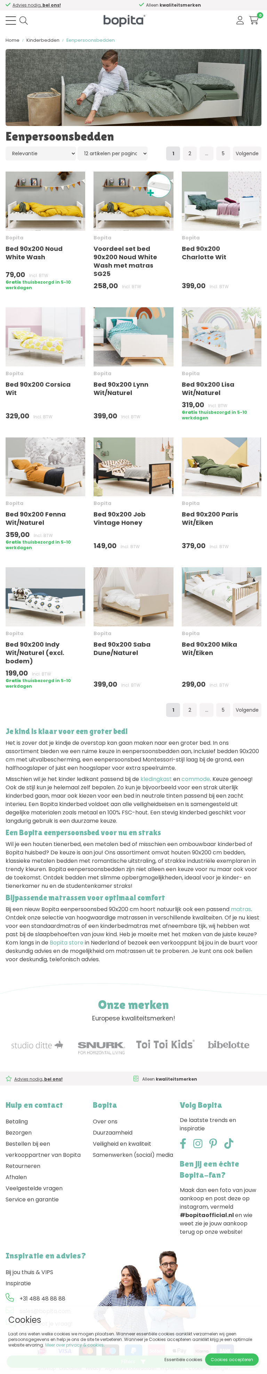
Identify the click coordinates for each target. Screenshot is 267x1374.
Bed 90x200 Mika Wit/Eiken (209, 648)
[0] (254, 20)
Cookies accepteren (232, 1360)
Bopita (14, 237)
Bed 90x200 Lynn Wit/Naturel (121, 388)
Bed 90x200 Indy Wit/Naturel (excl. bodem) (35, 652)
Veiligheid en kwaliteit (122, 1144)
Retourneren (23, 1166)
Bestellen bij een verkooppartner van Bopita (43, 1149)
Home (12, 40)
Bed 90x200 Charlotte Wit (204, 252)
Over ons (105, 1122)
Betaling (17, 1122)
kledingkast (156, 779)
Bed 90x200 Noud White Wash (34, 252)
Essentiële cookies (183, 1360)
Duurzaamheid (112, 1133)
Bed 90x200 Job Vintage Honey (120, 518)
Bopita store (66, 943)
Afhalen (16, 1177)
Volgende (247, 153)
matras (241, 909)
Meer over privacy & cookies (74, 1345)
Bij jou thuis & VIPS (29, 1272)
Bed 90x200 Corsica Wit (38, 388)
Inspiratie (18, 1283)
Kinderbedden (42, 40)
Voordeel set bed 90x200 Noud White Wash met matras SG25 (125, 261)
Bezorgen (19, 1133)
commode (195, 779)
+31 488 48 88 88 (42, 1299)
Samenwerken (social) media (133, 1155)
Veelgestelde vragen (34, 1188)
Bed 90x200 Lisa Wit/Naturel (208, 388)
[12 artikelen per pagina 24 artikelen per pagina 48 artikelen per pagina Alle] (113, 153)
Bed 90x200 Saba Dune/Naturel (122, 648)
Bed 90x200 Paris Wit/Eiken (210, 518)
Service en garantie (32, 1199)
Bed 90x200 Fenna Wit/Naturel (36, 518)
